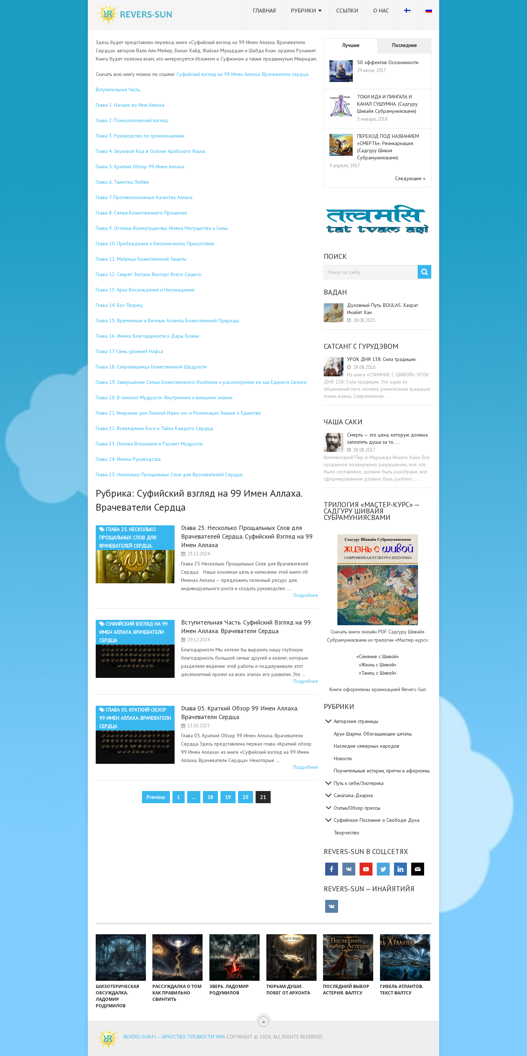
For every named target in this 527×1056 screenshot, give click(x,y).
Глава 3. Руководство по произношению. (140, 135)
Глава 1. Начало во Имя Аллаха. (130, 105)
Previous (156, 797)
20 (245, 797)
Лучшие (351, 45)
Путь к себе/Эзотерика (359, 783)
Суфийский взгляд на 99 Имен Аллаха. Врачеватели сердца (242, 74)
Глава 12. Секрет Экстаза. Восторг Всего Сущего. (149, 274)
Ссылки (347, 10)
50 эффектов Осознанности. (388, 62)
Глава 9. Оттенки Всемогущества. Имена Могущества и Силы (162, 228)
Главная (264, 10)
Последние (404, 45)
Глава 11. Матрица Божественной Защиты (141, 259)
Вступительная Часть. (118, 89)
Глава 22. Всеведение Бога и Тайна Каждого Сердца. (155, 428)
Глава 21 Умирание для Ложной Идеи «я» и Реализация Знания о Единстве (178, 413)
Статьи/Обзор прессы (357, 808)
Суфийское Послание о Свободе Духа (376, 820)
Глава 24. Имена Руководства (128, 459)
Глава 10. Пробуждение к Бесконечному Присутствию (155, 243)
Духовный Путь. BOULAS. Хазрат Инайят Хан (382, 308)
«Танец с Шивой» (378, 673)
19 (228, 797)
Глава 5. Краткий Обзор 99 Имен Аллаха (140, 166)
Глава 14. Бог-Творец (119, 305)
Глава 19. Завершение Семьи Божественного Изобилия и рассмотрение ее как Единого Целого (201, 382)
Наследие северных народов (366, 746)
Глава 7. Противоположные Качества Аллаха (144, 197)
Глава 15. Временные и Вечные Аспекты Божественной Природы (167, 320)
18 (210, 797)
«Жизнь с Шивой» (378, 664)
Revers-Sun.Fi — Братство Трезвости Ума (174, 1036)
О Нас (381, 10)
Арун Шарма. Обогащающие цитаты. (373, 733)
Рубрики (303, 10)
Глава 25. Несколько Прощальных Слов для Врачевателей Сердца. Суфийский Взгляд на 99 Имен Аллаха (247, 536)
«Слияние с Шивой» (377, 656)
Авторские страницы (356, 721)
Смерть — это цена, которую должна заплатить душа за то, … (387, 438)
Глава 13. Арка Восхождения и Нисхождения (145, 289)
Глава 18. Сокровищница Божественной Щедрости (151, 366)
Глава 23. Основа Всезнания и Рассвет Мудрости (149, 443)
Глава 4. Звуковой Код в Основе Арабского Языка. (151, 151)
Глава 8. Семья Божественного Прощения (141, 212)
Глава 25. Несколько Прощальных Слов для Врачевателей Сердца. (169, 474)
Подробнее (305, 595)
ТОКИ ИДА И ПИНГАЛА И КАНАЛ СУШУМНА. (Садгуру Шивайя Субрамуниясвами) (387, 103)
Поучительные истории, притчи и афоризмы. (382, 770)
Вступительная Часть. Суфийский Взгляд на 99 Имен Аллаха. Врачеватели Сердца (246, 626)
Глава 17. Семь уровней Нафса (129, 351)
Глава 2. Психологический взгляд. (132, 120)
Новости (343, 758)
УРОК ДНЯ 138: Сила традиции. (382, 359)
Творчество (346, 832)
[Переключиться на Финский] (407, 14)
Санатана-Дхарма (353, 795)
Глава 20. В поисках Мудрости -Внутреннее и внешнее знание (164, 397)
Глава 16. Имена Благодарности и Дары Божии (147, 336)
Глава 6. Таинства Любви (122, 182)
